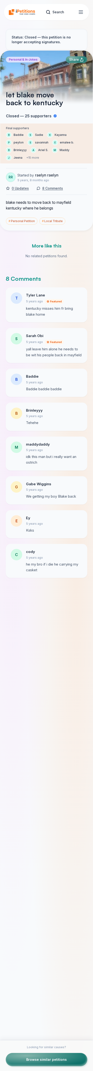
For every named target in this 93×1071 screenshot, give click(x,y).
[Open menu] (81, 12)
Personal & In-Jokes (23, 59)
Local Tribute (52, 221)
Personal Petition (22, 221)
